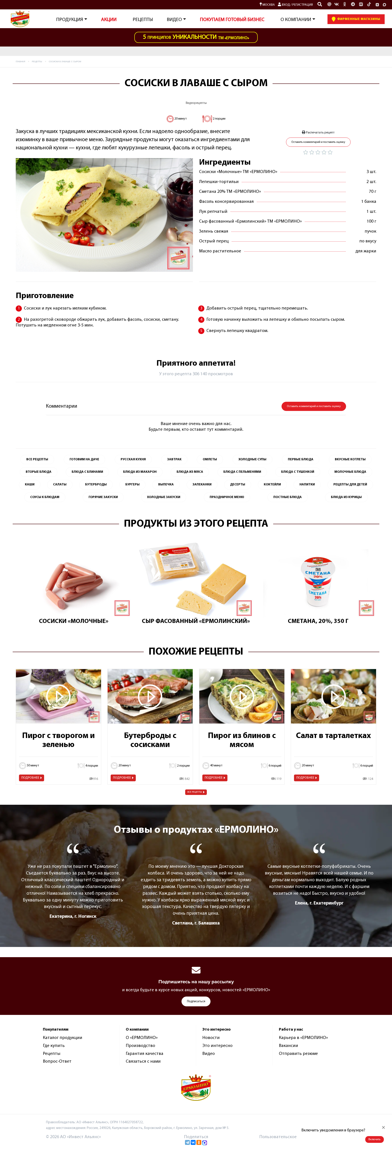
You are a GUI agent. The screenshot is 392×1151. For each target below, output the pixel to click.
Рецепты (143, 19)
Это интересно (217, 1045)
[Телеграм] (353, 5)
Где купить (54, 1045)
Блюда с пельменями (242, 472)
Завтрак (174, 459)
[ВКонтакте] (193, 1142)
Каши (30, 484)
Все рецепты (194, 792)
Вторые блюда (38, 472)
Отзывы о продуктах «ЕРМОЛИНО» (196, 830)
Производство (140, 1045)
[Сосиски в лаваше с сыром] (104, 215)
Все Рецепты (37, 459)
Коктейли (272, 484)
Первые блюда (300, 459)
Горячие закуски (103, 497)
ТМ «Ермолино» (196, 37)
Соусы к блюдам (44, 497)
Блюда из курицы (346, 497)
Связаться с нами (143, 1061)
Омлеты (210, 459)
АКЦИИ (109, 19)
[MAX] (384, 5)
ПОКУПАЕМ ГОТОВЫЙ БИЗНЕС (232, 19)
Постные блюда (287, 497)
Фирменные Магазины (358, 19)
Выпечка (166, 484)
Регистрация (302, 5)
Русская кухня (133, 459)
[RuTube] (361, 5)
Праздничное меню (227, 497)
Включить (375, 1139)
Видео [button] (174, 19)
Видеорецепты (196, 103)
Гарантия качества (144, 1053)
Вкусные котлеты (350, 459)
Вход (285, 5)
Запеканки (202, 484)
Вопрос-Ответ (57, 1061)
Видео (208, 1053)
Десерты (237, 484)
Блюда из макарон (140, 472)
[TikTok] (369, 5)
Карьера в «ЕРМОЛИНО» (303, 1038)
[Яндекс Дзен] (377, 5)
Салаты (60, 484)
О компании (296, 19)
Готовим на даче (84, 459)
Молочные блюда (350, 472)
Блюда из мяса (190, 472)
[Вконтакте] (336, 5)
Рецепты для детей (350, 484)
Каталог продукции (62, 1038)
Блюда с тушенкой (297, 472)
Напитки (307, 484)
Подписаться (196, 1001)
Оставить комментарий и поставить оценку (318, 142)
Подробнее (30, 777)
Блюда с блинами (87, 472)
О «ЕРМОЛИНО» (142, 1038)
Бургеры (132, 484)
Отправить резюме (298, 1053)
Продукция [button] (69, 19)
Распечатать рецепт (320, 132)
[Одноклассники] (345, 5)
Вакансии (288, 1045)
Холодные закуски (163, 497)
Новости (211, 1038)
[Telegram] (187, 1142)
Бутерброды (96, 484)
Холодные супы (252, 459)
